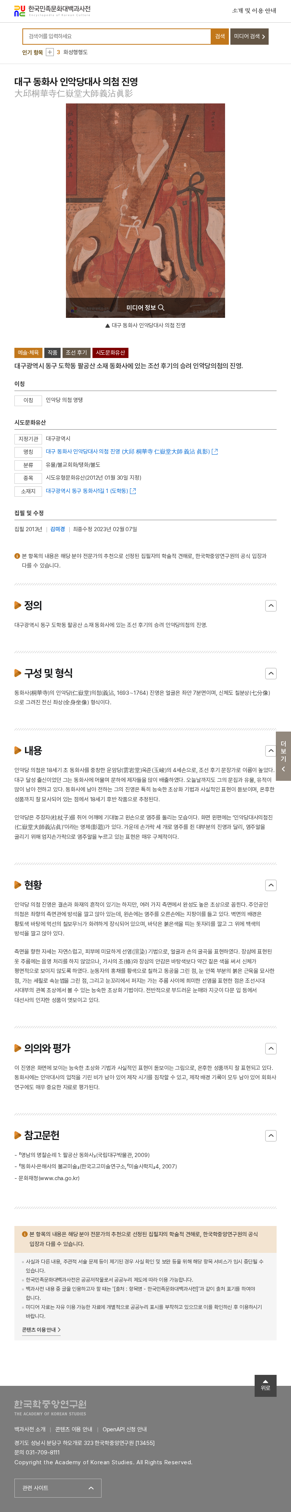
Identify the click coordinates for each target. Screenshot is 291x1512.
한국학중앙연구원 (50, 1407)
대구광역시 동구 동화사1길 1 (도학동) (87, 491)
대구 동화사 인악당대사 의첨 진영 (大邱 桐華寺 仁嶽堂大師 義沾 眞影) (128, 451)
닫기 (271, 605)
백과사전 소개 (29, 1429)
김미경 (57, 529)
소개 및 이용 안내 (254, 11)
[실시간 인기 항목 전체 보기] (50, 52)
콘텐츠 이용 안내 (39, 1330)
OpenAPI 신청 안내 (125, 1429)
